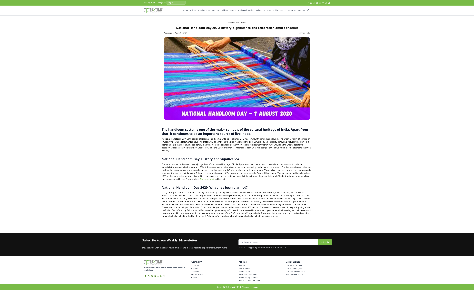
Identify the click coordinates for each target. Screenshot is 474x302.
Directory (301, 10)
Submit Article (197, 274)
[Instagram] (314, 3)
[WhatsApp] (326, 3)
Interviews (216, 10)
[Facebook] (308, 3)
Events (283, 10)
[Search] (308, 10)
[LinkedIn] (317, 3)
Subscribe (325, 242)
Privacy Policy (280, 247)
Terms (268, 247)
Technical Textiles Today (295, 271)
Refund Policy (244, 271)
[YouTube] (320, 3)
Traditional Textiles (246, 10)
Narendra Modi (207, 179)
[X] (311, 3)
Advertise (195, 271)
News (185, 10)
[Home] (153, 10)
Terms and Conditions (247, 274)
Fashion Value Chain (294, 266)
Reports (233, 10)
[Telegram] (323, 3)
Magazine (291, 10)
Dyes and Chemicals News (249, 280)
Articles (193, 10)
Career (194, 277)
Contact (194, 268)
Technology (260, 10)
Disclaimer (242, 266)
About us (195, 266)
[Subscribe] (329, 3)
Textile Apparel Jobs (294, 268)
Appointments (204, 10)
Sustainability (272, 10)
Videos (225, 10)
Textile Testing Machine (248, 277)
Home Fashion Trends (295, 274)
